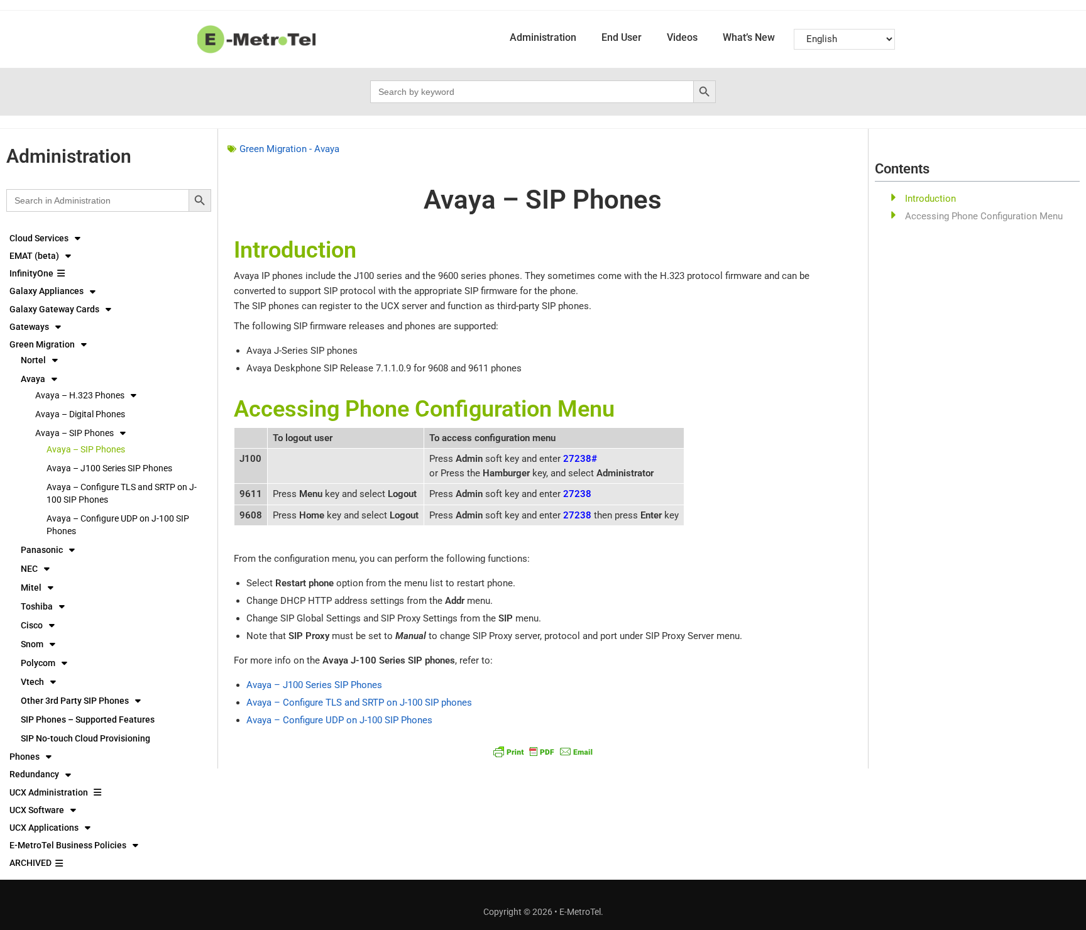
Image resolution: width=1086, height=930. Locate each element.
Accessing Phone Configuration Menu (984, 216)
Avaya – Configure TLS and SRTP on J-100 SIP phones (359, 702)
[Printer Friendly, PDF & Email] (543, 751)
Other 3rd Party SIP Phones (75, 701)
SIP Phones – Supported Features (88, 719)
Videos (682, 37)
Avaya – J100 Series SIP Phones (109, 468)
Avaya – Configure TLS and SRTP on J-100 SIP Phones (122, 493)
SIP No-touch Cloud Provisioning (85, 738)
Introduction (930, 198)
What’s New (749, 37)
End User (621, 37)
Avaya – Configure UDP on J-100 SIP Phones (118, 524)
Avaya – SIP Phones (86, 449)
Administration (543, 37)
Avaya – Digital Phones (80, 414)
